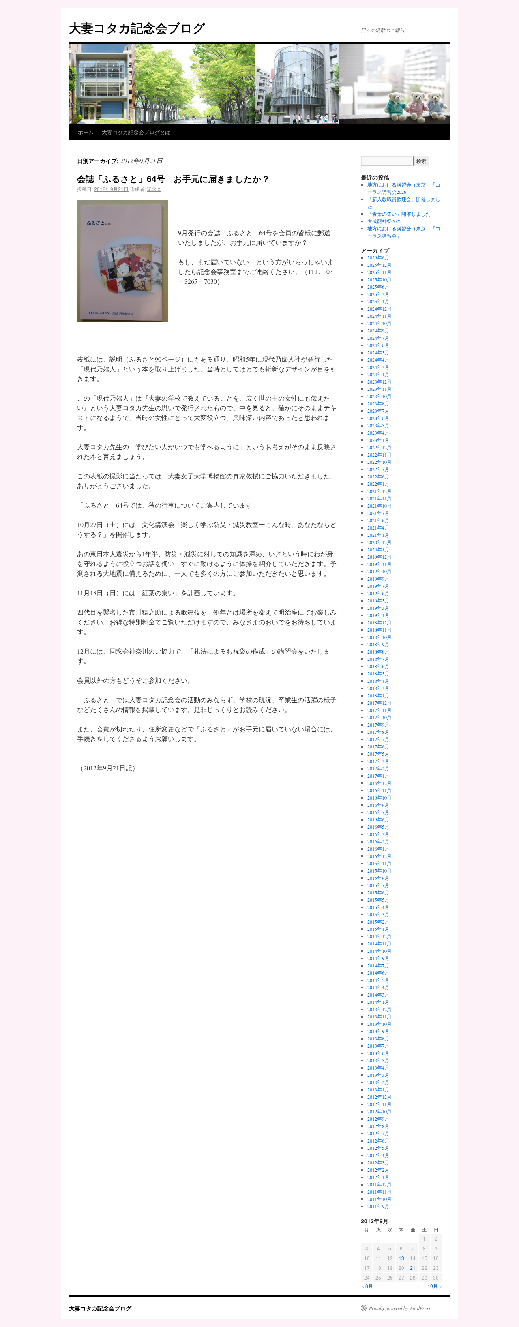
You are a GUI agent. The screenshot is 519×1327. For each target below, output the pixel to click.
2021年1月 (378, 535)
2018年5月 (378, 673)
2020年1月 (378, 549)
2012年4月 (378, 1155)
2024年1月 (378, 374)
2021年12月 (379, 491)
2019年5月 (378, 600)
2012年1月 (378, 1177)
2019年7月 (378, 586)
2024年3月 (378, 367)
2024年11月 (379, 316)
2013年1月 (378, 1089)
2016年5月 (378, 826)
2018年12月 (379, 622)
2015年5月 (378, 899)
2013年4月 (378, 1067)
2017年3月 (378, 761)
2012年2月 (378, 1169)
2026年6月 (378, 257)
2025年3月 (378, 294)
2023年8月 (378, 403)
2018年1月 (378, 695)
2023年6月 (378, 418)
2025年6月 (378, 286)
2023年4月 (378, 432)
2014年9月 (378, 958)
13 (401, 1257)
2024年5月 (378, 352)
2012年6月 (378, 1140)
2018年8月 (378, 651)
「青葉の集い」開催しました (399, 213)
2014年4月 (378, 987)
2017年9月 (378, 724)
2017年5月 (378, 753)
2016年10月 (379, 797)
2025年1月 (378, 301)
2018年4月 (378, 680)
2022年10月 (379, 462)
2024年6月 (378, 345)
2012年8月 (378, 1126)
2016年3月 (378, 834)
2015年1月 (378, 929)
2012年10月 (379, 1111)
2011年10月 (379, 1199)
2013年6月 (378, 1053)
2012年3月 (378, 1162)
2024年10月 (379, 323)
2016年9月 (378, 805)
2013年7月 (378, 1045)
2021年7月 (378, 513)
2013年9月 (378, 1031)
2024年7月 (378, 337)
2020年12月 (379, 542)
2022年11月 (379, 454)
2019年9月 (378, 578)
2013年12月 (379, 1009)
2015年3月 (378, 914)
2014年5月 (378, 980)
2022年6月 (378, 476)
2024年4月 (378, 359)
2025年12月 (379, 265)
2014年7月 (378, 965)
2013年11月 (379, 1016)
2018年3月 (378, 688)
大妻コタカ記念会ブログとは (136, 132)
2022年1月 (378, 483)
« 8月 (367, 1285)
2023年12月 (379, 381)
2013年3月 (378, 1075)
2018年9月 (378, 644)
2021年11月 (379, 498)
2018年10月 (379, 637)
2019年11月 (379, 564)
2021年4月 (378, 527)
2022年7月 (378, 469)
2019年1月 (378, 615)
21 (413, 1267)
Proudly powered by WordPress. (400, 1308)
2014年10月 (379, 951)
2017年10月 (379, 717)
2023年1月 (378, 440)
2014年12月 (379, 936)
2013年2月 (378, 1082)
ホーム (86, 132)
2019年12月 (379, 556)
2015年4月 (378, 907)
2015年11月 (379, 863)
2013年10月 (379, 1023)
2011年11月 (379, 1191)
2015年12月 (379, 856)
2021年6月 (378, 520)
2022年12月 (379, 447)
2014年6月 (378, 972)
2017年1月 (378, 775)
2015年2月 (378, 921)
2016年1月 (378, 848)
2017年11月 (379, 710)
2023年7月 (378, 410)
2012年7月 (378, 1133)
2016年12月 (379, 783)
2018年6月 (378, 666)
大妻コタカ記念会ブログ (137, 27)
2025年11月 (379, 272)
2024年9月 (378, 330)
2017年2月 (378, 768)
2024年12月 (379, 308)
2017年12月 (379, 702)
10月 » (434, 1285)
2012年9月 (378, 1118)
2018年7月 (378, 659)
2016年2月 (378, 841)
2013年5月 (378, 1060)
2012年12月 (379, 1096)
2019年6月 (378, 593)
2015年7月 (378, 885)
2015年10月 (379, 870)
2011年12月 (379, 1184)
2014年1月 (378, 1002)
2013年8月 (378, 1038)
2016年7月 (378, 812)
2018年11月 (379, 629)
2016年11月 (379, 790)
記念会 (154, 188)
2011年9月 (378, 1206)
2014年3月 (378, 994)
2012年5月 (378, 1148)
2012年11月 (379, 1104)
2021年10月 (379, 505)
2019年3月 (378, 608)
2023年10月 (379, 396)
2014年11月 (379, 943)
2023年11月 (379, 389)
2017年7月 (378, 739)
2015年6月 (378, 892)
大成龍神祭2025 (384, 221)
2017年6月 (378, 746)
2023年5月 (378, 425)
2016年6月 (378, 819)
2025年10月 (379, 279)
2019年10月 (379, 571)
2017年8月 (378, 732)
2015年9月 (378, 878)
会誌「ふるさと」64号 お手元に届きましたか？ (173, 178)
